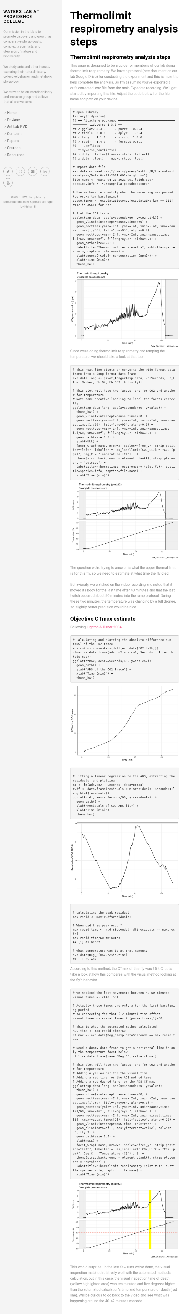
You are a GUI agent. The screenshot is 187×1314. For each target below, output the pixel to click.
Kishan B (30, 206)
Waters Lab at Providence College (21, 16)
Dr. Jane (13, 120)
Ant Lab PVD (17, 126)
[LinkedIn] (44, 171)
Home (12, 113)
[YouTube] (8, 182)
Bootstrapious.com (16, 201)
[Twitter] (8, 171)
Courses (14, 148)
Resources (15, 155)
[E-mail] (32, 171)
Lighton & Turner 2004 (104, 627)
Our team (14, 134)
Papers (13, 141)
